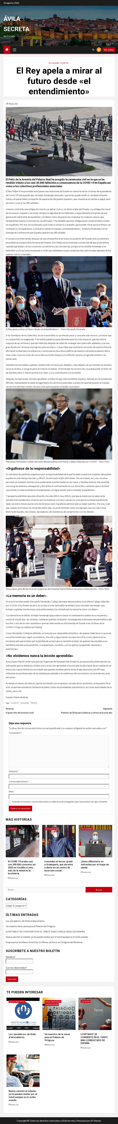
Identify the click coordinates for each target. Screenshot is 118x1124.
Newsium (81, 1120)
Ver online (109, 50)
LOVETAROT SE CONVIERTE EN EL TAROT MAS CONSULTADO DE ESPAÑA (45, 931)
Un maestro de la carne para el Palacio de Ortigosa (30, 926)
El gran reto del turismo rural (20, 710)
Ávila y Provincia (17, 1001)
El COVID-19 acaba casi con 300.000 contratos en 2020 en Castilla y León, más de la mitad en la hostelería (22, 867)
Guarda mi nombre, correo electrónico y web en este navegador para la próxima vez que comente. (59, 801)
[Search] (93, 50)
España (12, 1058)
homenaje (25, 703)
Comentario (15, 732)
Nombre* (11, 956)
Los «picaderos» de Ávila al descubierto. (25, 920)
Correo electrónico (19, 781)
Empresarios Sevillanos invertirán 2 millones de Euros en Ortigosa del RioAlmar (44, 942)
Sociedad (85, 1001)
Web (11, 791)
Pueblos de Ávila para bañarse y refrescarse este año (86, 710)
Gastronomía (51, 1004)
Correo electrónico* (16, 967)
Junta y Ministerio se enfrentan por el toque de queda (95, 864)
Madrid (34, 703)
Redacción (13, 103)
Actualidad (54, 63)
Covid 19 (15, 703)
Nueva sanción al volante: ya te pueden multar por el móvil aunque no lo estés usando (47, 936)
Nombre (14, 771)
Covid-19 (64, 63)
